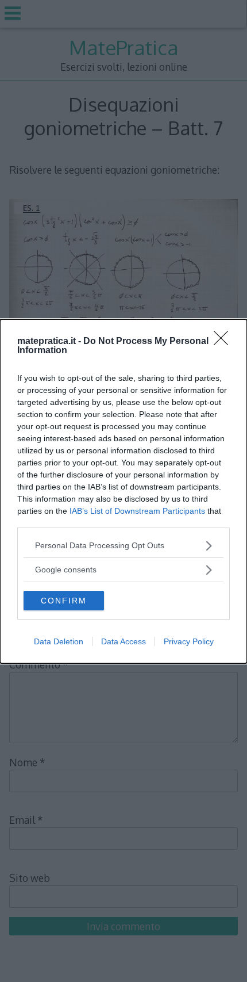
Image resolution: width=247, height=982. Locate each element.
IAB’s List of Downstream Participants (137, 510)
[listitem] (123, 546)
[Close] (225, 342)
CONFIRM (64, 600)
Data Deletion (58, 641)
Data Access (123, 641)
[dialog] (123, 491)
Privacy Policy (189, 641)
